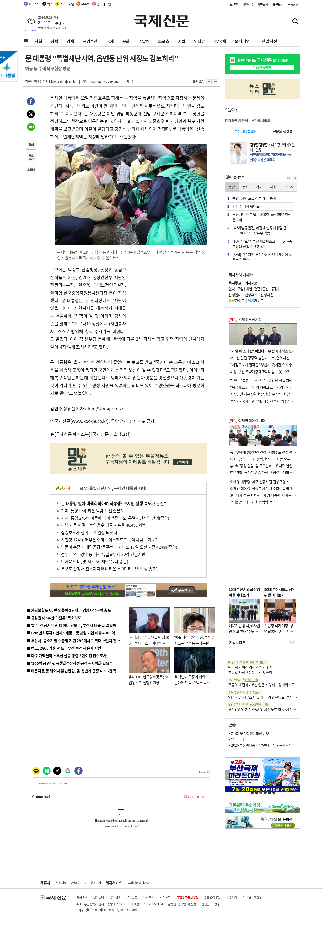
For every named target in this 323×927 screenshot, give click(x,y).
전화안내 (98, 897)
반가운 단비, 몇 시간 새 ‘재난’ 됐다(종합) (94, 561)
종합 (231, 186)
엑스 (50, 4)
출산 (265, 288)
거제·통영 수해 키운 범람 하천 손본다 (92, 511)
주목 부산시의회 (244, 692)
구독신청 (293, 4)
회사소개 (81, 897)
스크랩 (30, 170)
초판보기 (278, 4)
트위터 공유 (30, 114)
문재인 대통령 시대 (130, 488)
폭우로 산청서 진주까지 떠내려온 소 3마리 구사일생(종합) (109, 569)
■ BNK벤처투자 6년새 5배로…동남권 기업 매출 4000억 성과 (74, 632)
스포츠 (163, 41)
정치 (54, 41)
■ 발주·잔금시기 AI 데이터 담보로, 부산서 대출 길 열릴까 (71, 625)
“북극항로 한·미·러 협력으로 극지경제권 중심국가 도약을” (272, 387)
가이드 (237, 300)
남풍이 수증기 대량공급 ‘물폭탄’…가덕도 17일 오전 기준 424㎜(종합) (119, 547)
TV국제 (220, 41)
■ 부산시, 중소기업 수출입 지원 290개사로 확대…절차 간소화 (74, 640)
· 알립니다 (236, 739)
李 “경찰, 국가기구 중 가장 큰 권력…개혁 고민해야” (267, 472)
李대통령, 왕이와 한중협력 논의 (253, 502)
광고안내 (115, 897)
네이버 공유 (30, 127)
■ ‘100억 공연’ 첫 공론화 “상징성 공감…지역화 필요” (69, 663)
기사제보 (165, 897)
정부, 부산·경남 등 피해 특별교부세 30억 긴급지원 (103, 554)
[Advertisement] (166, 297)
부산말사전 (267, 41)
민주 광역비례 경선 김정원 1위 (250, 667)
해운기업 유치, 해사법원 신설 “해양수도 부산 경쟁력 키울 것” (244, 631)
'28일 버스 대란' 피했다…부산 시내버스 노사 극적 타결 (270, 350)
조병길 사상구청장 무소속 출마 (250, 672)
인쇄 (30, 145)
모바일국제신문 (252, 897)
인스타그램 (104, 4)
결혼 (257, 288)
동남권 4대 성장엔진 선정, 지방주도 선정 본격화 (264, 452)
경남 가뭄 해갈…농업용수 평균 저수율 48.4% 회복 (103, 525)
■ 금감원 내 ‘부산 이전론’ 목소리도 (54, 617)
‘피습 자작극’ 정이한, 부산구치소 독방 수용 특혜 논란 (194, 640)
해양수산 (90, 41)
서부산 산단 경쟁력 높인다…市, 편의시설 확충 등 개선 (269, 357)
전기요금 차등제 (236, 120)
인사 (232, 288)
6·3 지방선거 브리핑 (247, 662)
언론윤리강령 (212, 897)
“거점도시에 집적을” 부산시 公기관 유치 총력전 (264, 364)
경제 (70, 41)
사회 (38, 41)
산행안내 (235, 294)
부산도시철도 (261, 120)
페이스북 (34, 4)
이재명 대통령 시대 (247, 420)
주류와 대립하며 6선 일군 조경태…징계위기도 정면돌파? (269, 684)
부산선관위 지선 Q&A (248, 704)
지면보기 (262, 4)
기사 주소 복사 (30, 157)
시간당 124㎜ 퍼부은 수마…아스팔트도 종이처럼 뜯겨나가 (110, 540)
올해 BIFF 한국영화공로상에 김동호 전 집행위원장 (149, 679)
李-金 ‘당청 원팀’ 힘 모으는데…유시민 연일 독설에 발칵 (270, 465)
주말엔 (143, 41)
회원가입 (247, 4)
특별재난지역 (100, 488)
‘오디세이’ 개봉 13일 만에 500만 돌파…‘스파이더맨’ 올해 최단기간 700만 (149, 642)
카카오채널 (67, 4)
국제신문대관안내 (138, 883)
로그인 (234, 4)
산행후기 (251, 294)
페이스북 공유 (30, 102)
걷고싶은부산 (93, 883)
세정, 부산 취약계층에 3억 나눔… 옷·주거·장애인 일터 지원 (273, 371)
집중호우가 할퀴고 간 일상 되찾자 (89, 532)
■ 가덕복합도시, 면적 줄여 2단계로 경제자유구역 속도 (68, 610)
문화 (126, 41)
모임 (240, 288)
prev (227, 775)
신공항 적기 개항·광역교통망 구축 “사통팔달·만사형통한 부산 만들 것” (280, 634)
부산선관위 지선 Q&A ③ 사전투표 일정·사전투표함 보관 (269, 709)
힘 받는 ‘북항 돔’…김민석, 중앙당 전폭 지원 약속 (265, 380)
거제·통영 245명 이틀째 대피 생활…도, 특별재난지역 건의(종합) (115, 518)
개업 (249, 288)
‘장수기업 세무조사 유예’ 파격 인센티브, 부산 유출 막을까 (269, 697)
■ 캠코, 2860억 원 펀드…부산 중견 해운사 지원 (63, 648)
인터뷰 (199, 41)
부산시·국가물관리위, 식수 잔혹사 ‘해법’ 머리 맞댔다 (268, 401)
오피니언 (242, 41)
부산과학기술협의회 (68, 883)
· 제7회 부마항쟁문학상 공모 (249, 733)
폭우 (83, 488)
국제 (110, 41)
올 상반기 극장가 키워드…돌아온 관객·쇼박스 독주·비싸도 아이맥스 (193, 682)
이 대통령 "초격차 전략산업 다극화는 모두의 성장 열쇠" (270, 458)
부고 (282, 288)
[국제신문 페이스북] (72, 434)
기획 (181, 41)
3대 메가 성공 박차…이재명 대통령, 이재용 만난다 (266, 495)
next (297, 775)
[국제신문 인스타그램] (111, 434)
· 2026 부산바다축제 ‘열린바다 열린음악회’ (259, 745)
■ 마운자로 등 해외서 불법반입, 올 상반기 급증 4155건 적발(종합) (78, 670)
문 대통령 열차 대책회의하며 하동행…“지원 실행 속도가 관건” (113, 503)
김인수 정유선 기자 (36, 81)
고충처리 (231, 897)
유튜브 (85, 4)
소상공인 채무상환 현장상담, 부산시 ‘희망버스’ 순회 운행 (271, 393)
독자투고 (148, 897)
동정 (274, 288)
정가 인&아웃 (243, 680)
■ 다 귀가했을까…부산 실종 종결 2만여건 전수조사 (66, 655)
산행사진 (267, 294)
